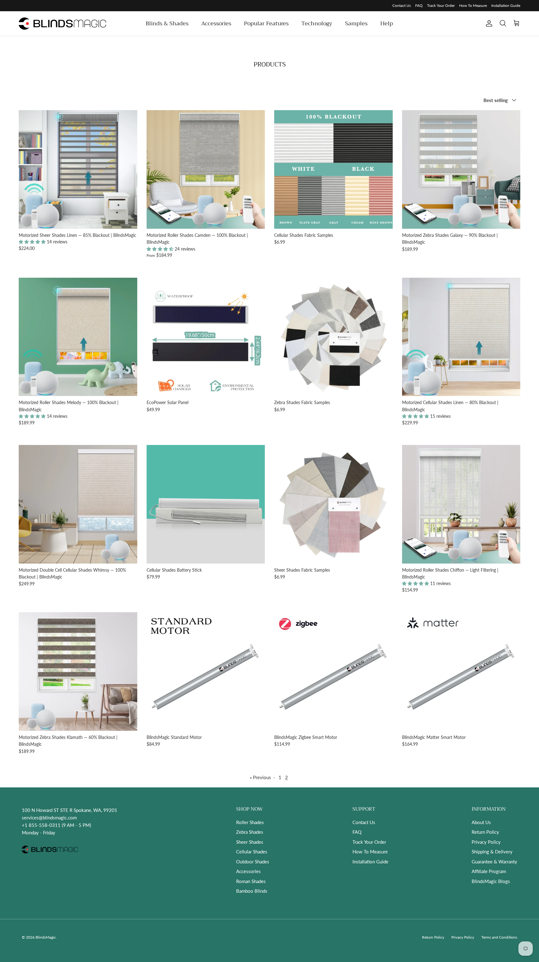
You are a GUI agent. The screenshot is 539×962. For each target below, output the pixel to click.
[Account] (488, 23)
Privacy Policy (486, 842)
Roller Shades (250, 822)
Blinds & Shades (167, 23)
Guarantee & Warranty (494, 861)
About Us (481, 822)
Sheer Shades (249, 842)
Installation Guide (505, 5)
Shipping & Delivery (492, 851)
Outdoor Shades (252, 861)
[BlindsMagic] (62, 23)
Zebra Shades (249, 832)
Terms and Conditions (499, 937)
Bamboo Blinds (251, 891)
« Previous (260, 777)
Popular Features (266, 23)
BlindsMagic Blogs (491, 881)
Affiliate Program (489, 871)
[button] (33, 241)
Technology (316, 23)
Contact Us (401, 5)
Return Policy (485, 832)
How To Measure (473, 5)
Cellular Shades (251, 851)
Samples (356, 23)
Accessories (216, 23)
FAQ (419, 5)
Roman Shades (251, 881)
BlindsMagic (46, 937)
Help (386, 23)
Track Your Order (441, 5)
